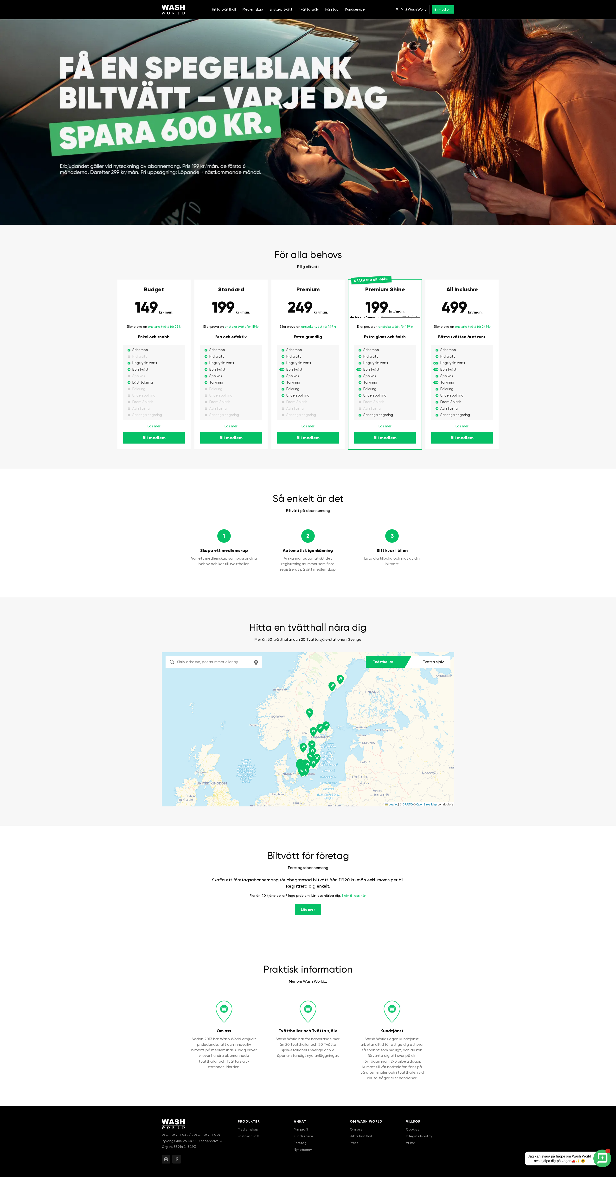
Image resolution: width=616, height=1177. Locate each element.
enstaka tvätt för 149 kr (318, 326)
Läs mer (154, 426)
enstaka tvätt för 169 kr (395, 326)
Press (354, 1143)
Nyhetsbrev (303, 1149)
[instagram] (166, 1159)
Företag (332, 9)
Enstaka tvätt (281, 9)
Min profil (301, 1129)
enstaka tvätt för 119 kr (242, 326)
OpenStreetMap (426, 804)
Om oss (356, 1129)
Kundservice (355, 9)
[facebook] (176, 1159)
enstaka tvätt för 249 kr (473, 326)
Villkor (410, 1143)
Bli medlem (443, 9)
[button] (332, 687)
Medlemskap (253, 9)
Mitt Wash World (414, 9)
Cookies (412, 1129)
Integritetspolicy (419, 1136)
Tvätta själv (309, 9)
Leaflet (393, 804)
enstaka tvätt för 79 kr (164, 326)
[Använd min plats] (256, 662)
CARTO (408, 804)
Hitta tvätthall (224, 9)
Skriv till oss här (354, 895)
